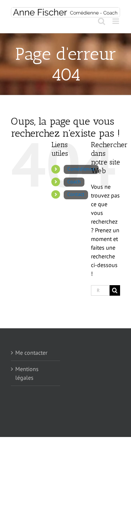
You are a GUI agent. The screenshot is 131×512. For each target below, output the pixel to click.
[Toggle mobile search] (101, 21)
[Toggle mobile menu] (116, 21)
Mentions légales (27, 373)
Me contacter (31, 352)
